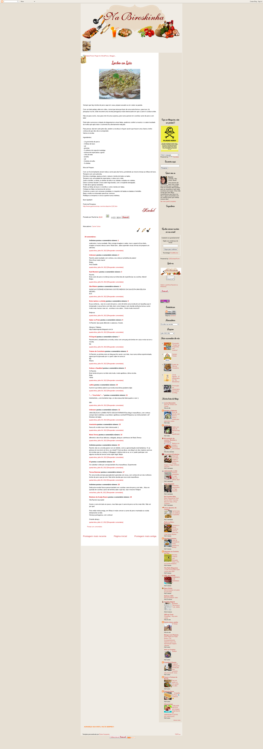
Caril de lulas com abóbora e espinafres (176, 512)
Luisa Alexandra (169, 403)
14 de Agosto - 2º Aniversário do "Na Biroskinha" (176, 378)
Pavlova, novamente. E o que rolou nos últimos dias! (176, 476)
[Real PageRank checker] (165, 302)
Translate (176, 157)
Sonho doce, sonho (171, 622)
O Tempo (175, 624)
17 (123, 472)
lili (90, 462)
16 (114, 462)
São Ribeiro (93, 286)
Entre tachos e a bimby (97, 301)
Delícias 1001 (168, 596)
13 (120, 424)
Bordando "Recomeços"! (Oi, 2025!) (176, 605)
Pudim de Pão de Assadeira (175, 366)
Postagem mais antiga (145, 536)
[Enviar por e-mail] (112, 218)
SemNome (173, 315)
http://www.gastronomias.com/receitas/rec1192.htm (100, 206)
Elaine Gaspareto (104, 734)
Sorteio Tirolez (174, 355)
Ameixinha (93, 424)
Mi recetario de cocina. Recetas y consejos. (170, 440)
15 (119, 445)
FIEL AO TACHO (169, 575)
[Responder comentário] (115, 250)
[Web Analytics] (131, 738)
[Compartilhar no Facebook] (118, 218)
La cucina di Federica (171, 454)
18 (119, 484)
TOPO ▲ (178, 734)
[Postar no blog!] (114, 218)
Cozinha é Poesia (170, 662)
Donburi (174, 651)
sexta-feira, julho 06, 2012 (98, 492)
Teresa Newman (95, 472)
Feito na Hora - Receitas (169, 523)
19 (131, 497)
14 (121, 435)
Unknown (92, 255)
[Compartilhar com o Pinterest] (120, 218)
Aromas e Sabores (170, 410)
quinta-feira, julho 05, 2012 (98, 467)
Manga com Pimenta (171, 635)
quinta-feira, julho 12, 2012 (98, 522)
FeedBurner (174, 253)
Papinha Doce (169, 691)
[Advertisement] (170, 85)
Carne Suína (96, 226)
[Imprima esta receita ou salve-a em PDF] (107, 217)
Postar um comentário (94, 526)
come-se (167, 425)
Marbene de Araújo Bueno (98, 497)
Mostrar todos (177, 720)
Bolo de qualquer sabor (171, 597)
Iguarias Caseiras (170, 538)
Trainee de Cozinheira (97, 351)
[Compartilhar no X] (116, 218)
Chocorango (168, 704)
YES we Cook (168, 614)
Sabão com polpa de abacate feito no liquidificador (176, 430)
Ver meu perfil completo (168, 201)
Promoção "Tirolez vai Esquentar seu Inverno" (175, 347)
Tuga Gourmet (169, 484)
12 (119, 410)
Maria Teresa (93, 435)
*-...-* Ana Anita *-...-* (96, 395)
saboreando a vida (170, 471)
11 (127, 395)
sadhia (91, 385)
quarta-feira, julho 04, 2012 (98, 250)
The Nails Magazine (171, 568)
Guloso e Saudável (96, 368)
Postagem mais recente (94, 536)
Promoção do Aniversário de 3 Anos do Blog (176, 389)
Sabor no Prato (94, 320)
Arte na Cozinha (169, 649)
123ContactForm (174, 258)
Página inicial (120, 536)
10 (117, 385)
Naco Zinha (168, 588)
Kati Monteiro (94, 272)
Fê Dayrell (92, 337)
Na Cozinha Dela (170, 496)
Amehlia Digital (169, 602)
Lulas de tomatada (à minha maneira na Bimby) (175, 543)
